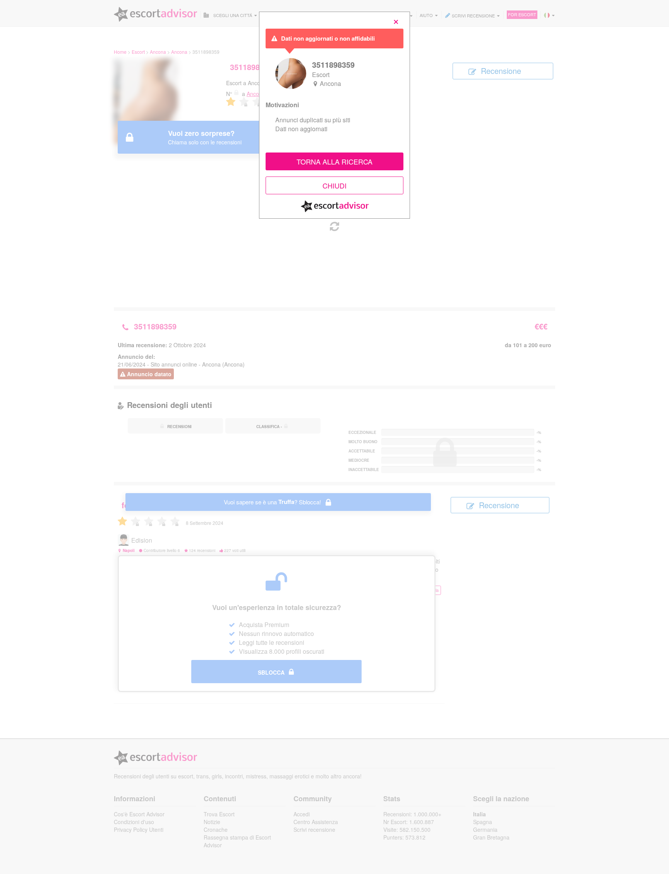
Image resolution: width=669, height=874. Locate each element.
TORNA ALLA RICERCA (334, 161)
